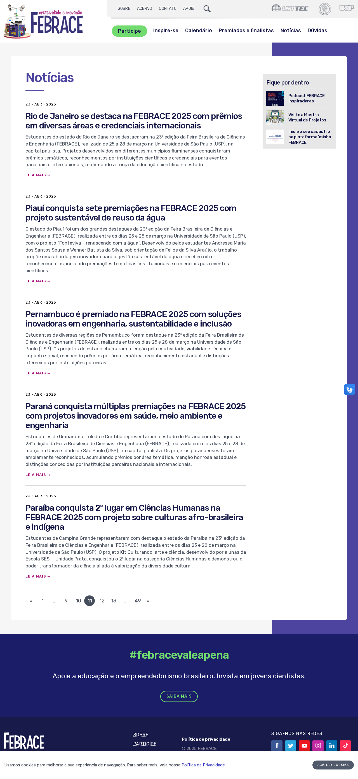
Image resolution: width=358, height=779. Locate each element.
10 (78, 601)
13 (113, 601)
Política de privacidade (206, 739)
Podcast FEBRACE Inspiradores (306, 98)
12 (102, 601)
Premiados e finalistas (246, 30)
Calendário (198, 30)
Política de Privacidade (203, 765)
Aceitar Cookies (333, 765)
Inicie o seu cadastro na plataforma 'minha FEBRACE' (309, 137)
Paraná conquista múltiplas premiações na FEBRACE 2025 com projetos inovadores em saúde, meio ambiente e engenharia (135, 415)
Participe (129, 31)
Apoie (188, 8)
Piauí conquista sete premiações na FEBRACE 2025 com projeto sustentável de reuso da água (130, 213)
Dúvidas (317, 30)
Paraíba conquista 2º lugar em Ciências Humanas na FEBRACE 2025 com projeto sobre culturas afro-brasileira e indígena (134, 517)
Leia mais (35, 175)
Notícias (291, 30)
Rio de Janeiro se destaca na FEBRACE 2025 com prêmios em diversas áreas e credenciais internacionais (133, 121)
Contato (167, 8)
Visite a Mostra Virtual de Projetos (307, 117)
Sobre (124, 8)
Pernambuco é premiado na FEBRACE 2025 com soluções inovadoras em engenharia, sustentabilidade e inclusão (133, 319)
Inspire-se (165, 30)
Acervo (144, 8)
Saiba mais (179, 696)
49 (138, 601)
